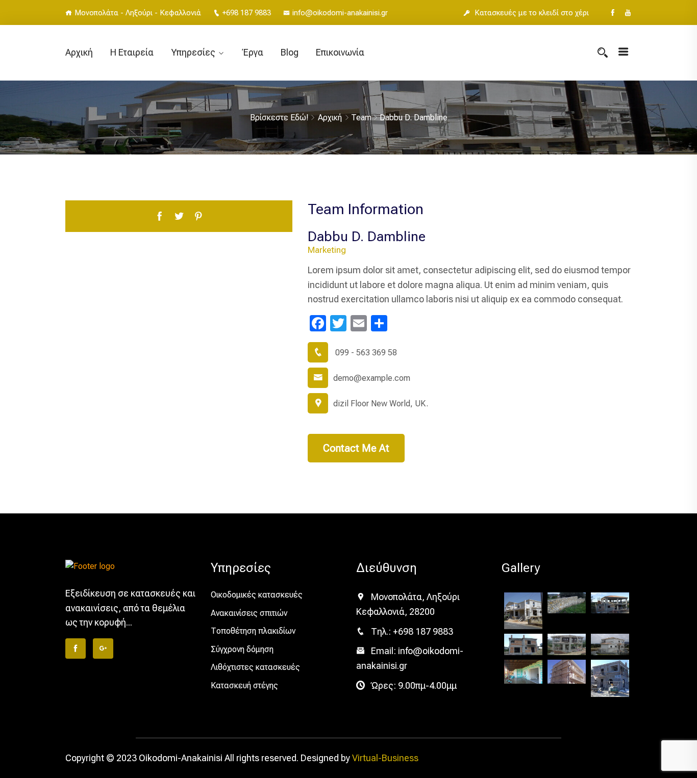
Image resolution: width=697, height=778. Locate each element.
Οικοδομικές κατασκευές (257, 595)
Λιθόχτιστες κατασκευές (255, 667)
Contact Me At (356, 448)
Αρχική (79, 52)
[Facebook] (612, 13)
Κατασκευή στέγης (244, 685)
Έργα (252, 52)
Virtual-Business (385, 758)
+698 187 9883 (246, 12)
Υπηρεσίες (193, 52)
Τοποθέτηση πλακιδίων (253, 631)
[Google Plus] (103, 648)
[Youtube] (628, 13)
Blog (289, 52)
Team (361, 117)
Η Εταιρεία (132, 52)
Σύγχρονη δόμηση (242, 649)
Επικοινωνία (340, 52)
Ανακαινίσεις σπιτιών (249, 613)
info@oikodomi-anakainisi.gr (340, 12)
